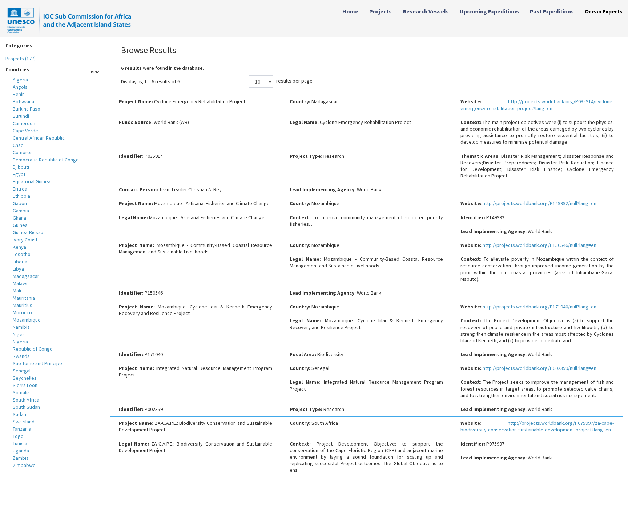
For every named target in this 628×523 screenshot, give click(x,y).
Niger (18, 334)
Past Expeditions (552, 11)
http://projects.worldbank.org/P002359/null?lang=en (539, 368)
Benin (19, 94)
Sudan (19, 414)
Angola (20, 87)
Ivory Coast (25, 239)
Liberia (20, 261)
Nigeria (20, 341)
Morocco (22, 312)
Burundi (21, 116)
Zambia (21, 458)
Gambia (21, 210)
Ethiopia (21, 196)
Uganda (21, 450)
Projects (380, 11)
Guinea (20, 225)
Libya (18, 269)
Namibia (21, 327)
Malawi (20, 283)
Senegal (22, 370)
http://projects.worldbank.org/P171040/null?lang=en (539, 306)
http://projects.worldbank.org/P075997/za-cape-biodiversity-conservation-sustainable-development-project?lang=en (537, 426)
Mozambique (27, 319)
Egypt (19, 174)
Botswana (23, 101)
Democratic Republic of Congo (46, 159)
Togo (18, 436)
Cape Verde (25, 130)
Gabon (20, 203)
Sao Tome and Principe (37, 363)
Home (350, 11)
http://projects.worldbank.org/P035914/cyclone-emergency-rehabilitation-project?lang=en (537, 104)
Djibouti (21, 167)
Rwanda (21, 356)
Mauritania (24, 298)
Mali (17, 290)
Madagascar (26, 276)
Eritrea (20, 188)
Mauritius (22, 305)
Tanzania (22, 429)
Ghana (19, 218)
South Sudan (26, 407)
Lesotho (22, 254)
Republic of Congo (33, 349)
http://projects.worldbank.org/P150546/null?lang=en (539, 245)
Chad (18, 145)
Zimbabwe (24, 465)
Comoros (23, 152)
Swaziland (24, 421)
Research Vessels (426, 11)
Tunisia (20, 443)
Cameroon (24, 123)
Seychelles (25, 378)
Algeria (20, 79)
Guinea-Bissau (28, 232)
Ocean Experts (604, 11)
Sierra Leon (25, 385)
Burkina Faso (26, 108)
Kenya (19, 247)
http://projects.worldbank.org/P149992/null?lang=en (539, 203)
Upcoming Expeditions (489, 11)
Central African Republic (39, 138)
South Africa (26, 399)
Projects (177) (20, 58)
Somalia (21, 392)
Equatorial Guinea (32, 181)
